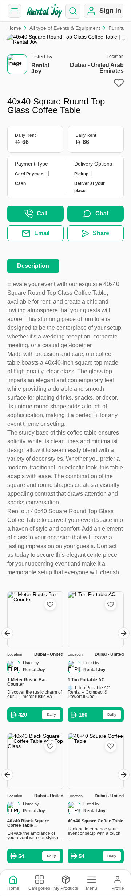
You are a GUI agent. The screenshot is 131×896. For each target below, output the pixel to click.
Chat (101, 213)
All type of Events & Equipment (64, 28)
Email (41, 233)
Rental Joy (40, 68)
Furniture (119, 28)
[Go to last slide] (7, 633)
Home (14, 28)
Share (101, 233)
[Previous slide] (7, 39)
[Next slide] (124, 39)
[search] (73, 11)
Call (42, 213)
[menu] (14, 11)
